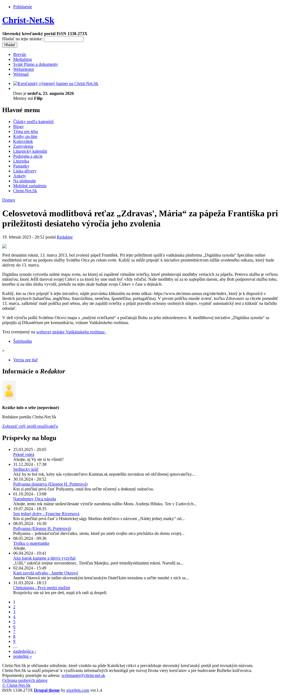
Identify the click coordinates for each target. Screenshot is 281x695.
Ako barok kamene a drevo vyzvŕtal (44, 558)
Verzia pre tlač (25, 360)
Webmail (21, 74)
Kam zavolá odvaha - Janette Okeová (45, 573)
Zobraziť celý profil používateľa (30, 426)
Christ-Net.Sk (28, 20)
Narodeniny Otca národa (34, 499)
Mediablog (22, 59)
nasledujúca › (24, 651)
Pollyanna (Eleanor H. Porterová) (42, 528)
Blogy (18, 126)
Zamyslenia (23, 146)
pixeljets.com (77, 690)
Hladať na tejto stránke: (23, 38)
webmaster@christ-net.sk (83, 675)
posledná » (22, 656)
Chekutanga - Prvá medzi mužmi (41, 587)
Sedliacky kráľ (26, 469)
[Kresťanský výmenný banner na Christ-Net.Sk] (55, 83)
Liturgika (21, 161)
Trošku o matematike (31, 543)
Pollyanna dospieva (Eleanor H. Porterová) (50, 484)
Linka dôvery (24, 171)
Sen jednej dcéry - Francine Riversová (46, 513)
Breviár (19, 54)
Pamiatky (21, 166)
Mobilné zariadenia (29, 185)
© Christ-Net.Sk (16, 685)
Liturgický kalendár (30, 151)
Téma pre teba (25, 131)
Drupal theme (47, 690)
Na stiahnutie (24, 180)
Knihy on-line (25, 136)
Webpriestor (23, 69)
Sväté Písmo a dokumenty (35, 64)
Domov (8, 200)
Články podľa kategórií (33, 121)
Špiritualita (22, 341)
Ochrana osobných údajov (25, 680)
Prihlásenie (22, 6)
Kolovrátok (23, 141)
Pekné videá (23, 454)
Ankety (19, 176)
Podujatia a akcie (28, 156)
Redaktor (65, 237)
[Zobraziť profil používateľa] (9, 399)
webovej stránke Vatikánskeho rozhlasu (71, 332)
